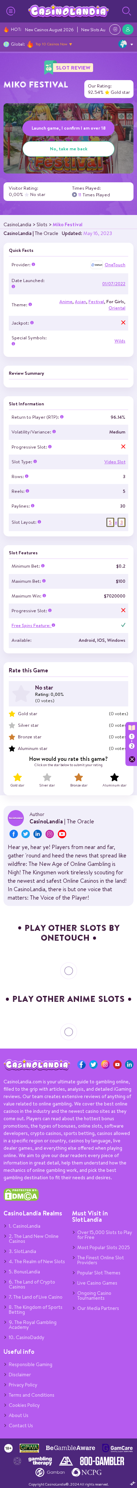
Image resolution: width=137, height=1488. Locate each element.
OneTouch (115, 265)
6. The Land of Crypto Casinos (32, 1284)
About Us (18, 1415)
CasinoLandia (18, 233)
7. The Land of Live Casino (36, 1297)
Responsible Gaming (30, 1364)
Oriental (117, 308)
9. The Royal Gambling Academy (33, 1324)
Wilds (120, 341)
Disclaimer (20, 1374)
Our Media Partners (98, 1308)
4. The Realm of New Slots (37, 1261)
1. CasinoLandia (24, 1226)
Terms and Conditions (31, 1395)
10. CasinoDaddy (26, 1337)
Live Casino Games (97, 1283)
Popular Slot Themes (98, 1273)
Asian (80, 302)
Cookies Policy (24, 1405)
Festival (96, 302)
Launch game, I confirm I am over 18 (69, 128)
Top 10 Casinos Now (51, 43)
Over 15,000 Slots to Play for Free (104, 1234)
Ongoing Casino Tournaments (94, 1295)
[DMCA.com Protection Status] (21, 1199)
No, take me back (68, 148)
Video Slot (114, 462)
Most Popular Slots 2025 (103, 1247)
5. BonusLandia (24, 1271)
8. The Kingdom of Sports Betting (36, 1309)
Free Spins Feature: (32, 625)
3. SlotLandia (22, 1251)
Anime (65, 302)
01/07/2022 (113, 284)
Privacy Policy (23, 1385)
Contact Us (21, 1425)
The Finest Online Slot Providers (100, 1260)
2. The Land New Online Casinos (34, 1238)
